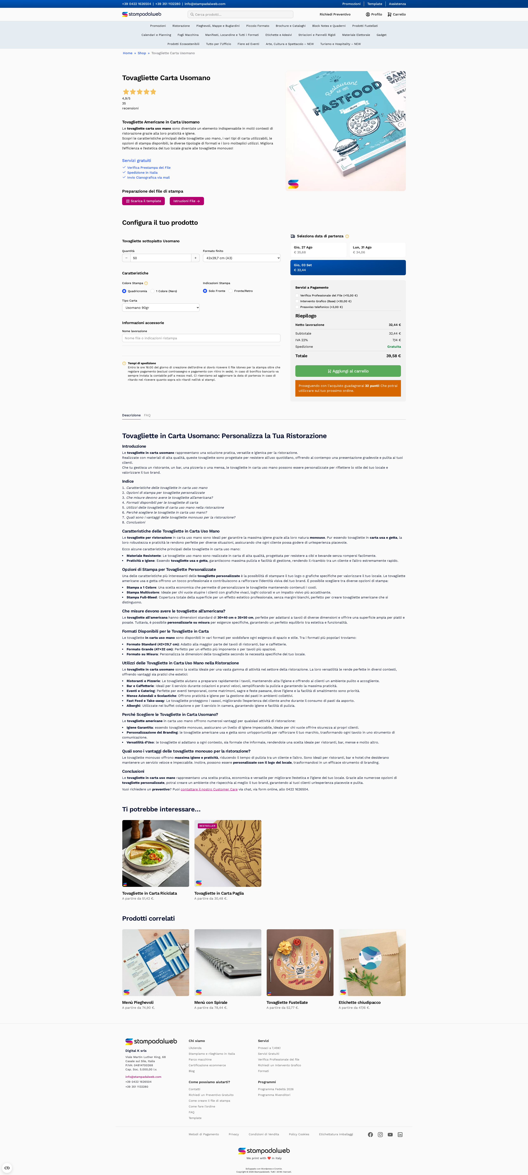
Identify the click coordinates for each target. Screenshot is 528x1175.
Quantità (128, 251)
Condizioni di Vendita (264, 1134)
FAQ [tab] (147, 415)
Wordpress (266, 1169)
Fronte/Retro (243, 291)
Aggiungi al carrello (350, 371)
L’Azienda (195, 1048)
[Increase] (195, 258)
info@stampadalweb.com (205, 4)
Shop (142, 53)
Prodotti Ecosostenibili (183, 44)
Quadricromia (137, 291)
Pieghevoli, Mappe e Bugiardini (218, 25)
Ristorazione (181, 25)
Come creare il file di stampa (209, 1100)
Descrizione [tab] (131, 415)
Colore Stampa (132, 283)
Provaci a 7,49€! (269, 1048)
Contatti (194, 1089)
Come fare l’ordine (202, 1106)
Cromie (278, 1169)
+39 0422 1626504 (136, 4)
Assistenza (397, 4)
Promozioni (351, 4)
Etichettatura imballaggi (336, 1134)
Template (374, 4)
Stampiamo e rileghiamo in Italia (212, 1053)
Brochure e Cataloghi (291, 25)
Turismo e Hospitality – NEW (340, 44)
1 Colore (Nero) (166, 291)
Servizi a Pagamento (312, 287)
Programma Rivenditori (274, 1095)
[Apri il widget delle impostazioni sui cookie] (7, 1168)
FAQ (191, 1112)
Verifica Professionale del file (278, 1059)
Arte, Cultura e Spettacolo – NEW (290, 44)
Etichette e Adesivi (278, 34)
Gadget (382, 34)
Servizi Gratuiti (268, 1053)
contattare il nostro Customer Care (209, 789)
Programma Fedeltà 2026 (276, 1089)
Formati (263, 1071)
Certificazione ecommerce (207, 1065)
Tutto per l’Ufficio (218, 44)
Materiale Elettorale (356, 34)
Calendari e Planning (156, 34)
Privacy (234, 1134)
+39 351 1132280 (167, 4)
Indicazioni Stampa (216, 283)
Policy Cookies (299, 1134)
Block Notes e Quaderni (329, 25)
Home (127, 53)
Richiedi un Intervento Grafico (279, 1065)
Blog (191, 1071)
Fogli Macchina (188, 34)
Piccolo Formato (257, 25)
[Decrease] (126, 258)
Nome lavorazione (134, 331)
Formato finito (213, 251)
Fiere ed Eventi (248, 44)
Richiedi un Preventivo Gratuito (211, 1095)
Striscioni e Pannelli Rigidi (317, 34)
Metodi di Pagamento (204, 1134)
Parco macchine (200, 1059)
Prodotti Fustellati (365, 25)
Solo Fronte (217, 291)
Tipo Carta (129, 300)
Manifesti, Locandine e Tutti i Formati (232, 34)
